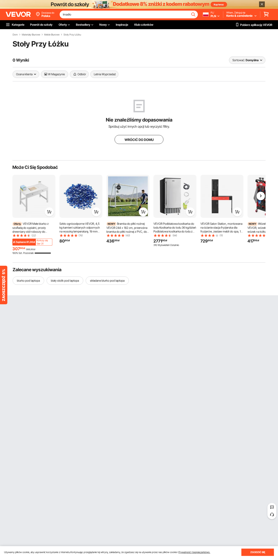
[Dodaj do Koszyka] (49, 211)
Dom (15, 34)
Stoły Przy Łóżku (72, 34)
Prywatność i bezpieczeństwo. (194, 552)
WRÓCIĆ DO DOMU (139, 140)
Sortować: (238, 60)
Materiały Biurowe (31, 34)
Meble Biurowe (51, 34)
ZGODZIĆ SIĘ (257, 552)
